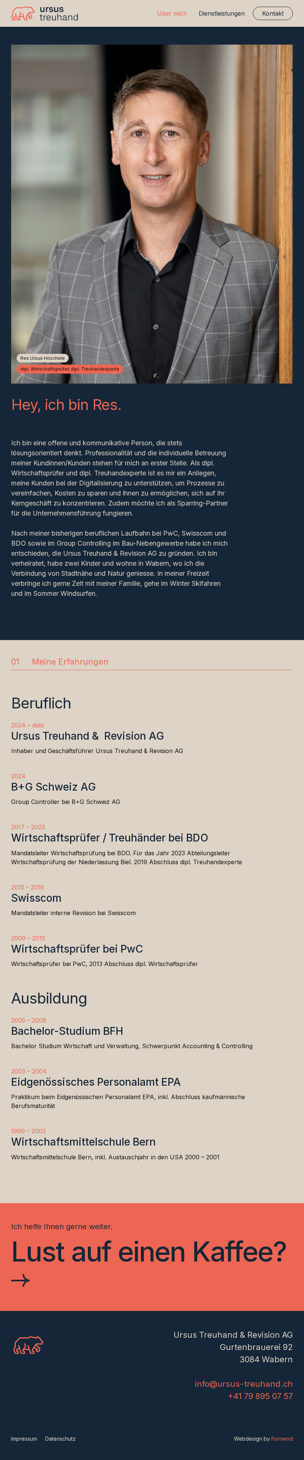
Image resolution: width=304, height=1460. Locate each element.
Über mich (172, 13)
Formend (282, 1438)
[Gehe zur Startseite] (44, 13)
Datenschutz (60, 1438)
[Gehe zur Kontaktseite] (20, 1281)
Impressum (24, 1438)
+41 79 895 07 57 (260, 1396)
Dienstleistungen (222, 13)
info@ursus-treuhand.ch (244, 1384)
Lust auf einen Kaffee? (149, 1252)
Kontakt (273, 13)
